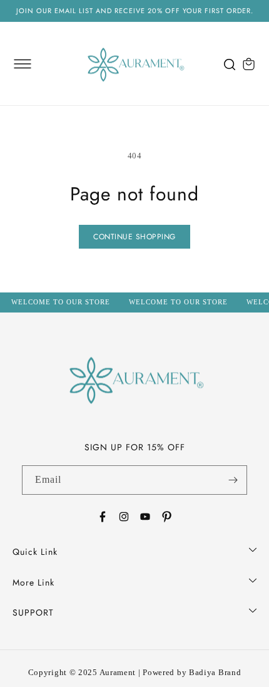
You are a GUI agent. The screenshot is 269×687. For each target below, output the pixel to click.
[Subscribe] (232, 480)
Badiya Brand (215, 672)
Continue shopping (134, 236)
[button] (23, 64)
